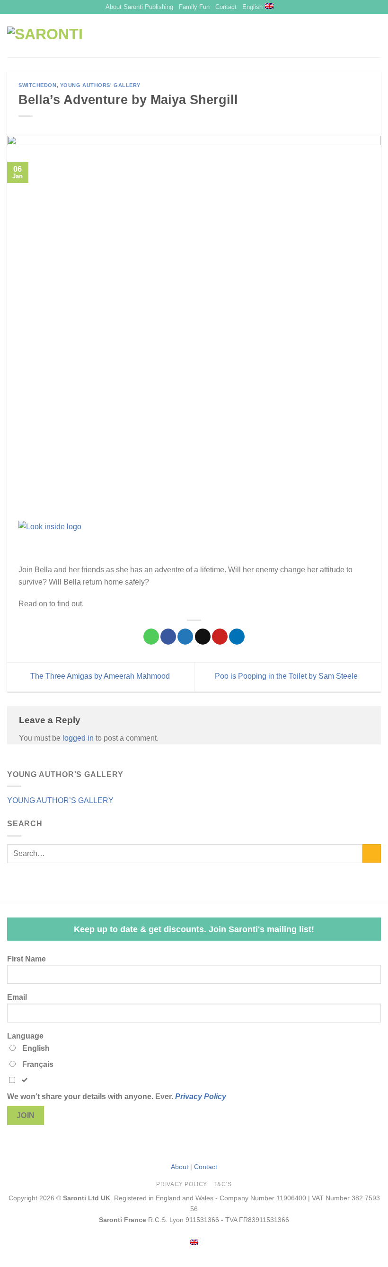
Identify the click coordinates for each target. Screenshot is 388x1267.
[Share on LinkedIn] (237, 637)
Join (26, 1115)
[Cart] (376, 36)
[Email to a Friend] (203, 637)
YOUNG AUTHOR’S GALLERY (60, 800)
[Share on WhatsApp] (151, 637)
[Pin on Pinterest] (220, 637)
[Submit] (371, 853)
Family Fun (194, 6)
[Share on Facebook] (168, 637)
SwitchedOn (37, 85)
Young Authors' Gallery (100, 85)
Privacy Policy (200, 1096)
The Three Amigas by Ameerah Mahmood (99, 677)
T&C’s (222, 1184)
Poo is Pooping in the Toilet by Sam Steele (287, 677)
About (179, 1167)
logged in (78, 738)
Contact (226, 6)
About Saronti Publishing (139, 6)
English (252, 6)
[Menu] (360, 35)
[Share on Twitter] (185, 637)
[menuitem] (194, 1242)
